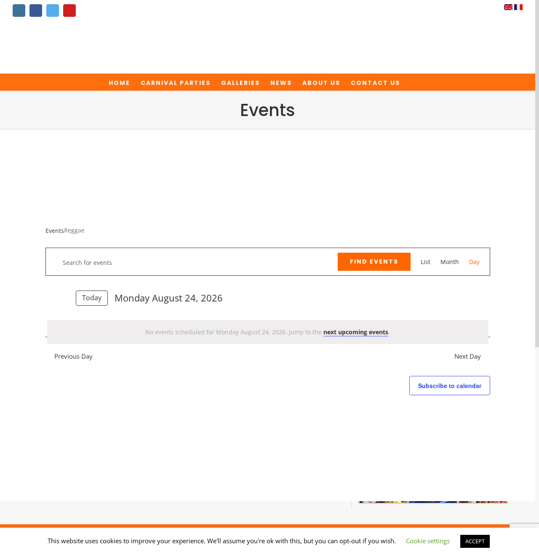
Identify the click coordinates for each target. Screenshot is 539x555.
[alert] (267, 332)
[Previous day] (50, 297)
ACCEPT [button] (475, 541)
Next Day (467, 356)
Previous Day (73, 356)
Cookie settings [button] (428, 540)
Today (91, 297)
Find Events (374, 261)
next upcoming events (355, 332)
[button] (413, 82)
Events (54, 231)
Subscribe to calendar (449, 385)
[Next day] (64, 297)
